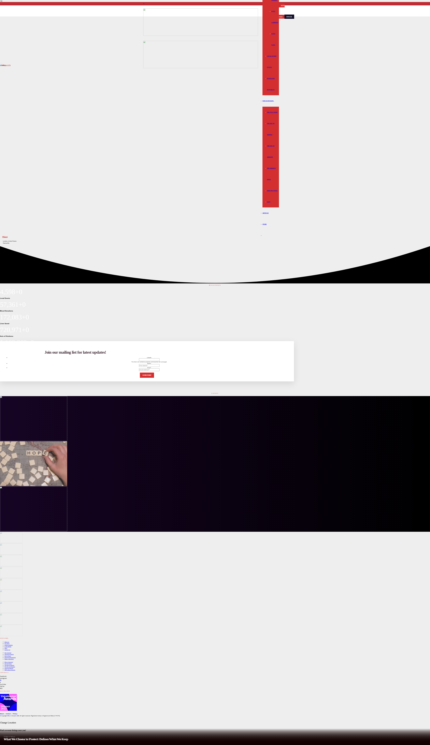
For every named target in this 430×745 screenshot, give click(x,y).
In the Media (7, 646)
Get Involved (7, 653)
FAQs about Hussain (9, 670)
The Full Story (8, 663)
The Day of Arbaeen (9, 667)
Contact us (7, 650)
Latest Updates (8, 645)
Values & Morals (8, 668)
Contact (8, 714)
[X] (143, 3)
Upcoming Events (9, 654)
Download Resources (10, 657)
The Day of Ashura (9, 665)
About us (6, 642)
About (2, 714)
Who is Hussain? (8, 662)
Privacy (15, 714)
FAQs (5, 648)
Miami (5, 237)
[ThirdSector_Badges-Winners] (8, 710)
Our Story (7, 643)
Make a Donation (9, 659)
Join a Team (7, 656)
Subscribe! (146, 375)
